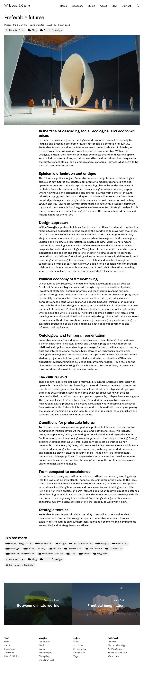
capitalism (62, 327)
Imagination (95, 549)
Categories (79, 653)
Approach (9, 653)
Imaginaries (74, 549)
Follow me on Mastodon (21, 565)
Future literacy (36, 549)
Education (121, 543)
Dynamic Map (79, 649)
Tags (75, 656)
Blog (34, 30)
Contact (112, 642)
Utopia (85, 554)
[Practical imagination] (106, 604)
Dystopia (104, 543)
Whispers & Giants (17, 5)
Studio (42, 645)
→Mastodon (113, 656)
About (7, 645)
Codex (42, 649)
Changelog (44, 656)
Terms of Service (117, 653)
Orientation (115, 549)
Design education (82, 543)
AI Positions (115, 649)
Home (6, 642)
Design (62, 543)
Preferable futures (52, 554)
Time (72, 554)
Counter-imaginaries (20, 543)
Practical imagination (21, 554)
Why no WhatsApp (117, 645)
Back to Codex (17, 30)
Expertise (9, 649)
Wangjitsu (102, 554)
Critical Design (53, 30)
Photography (45, 653)
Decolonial (45, 543)
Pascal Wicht (11, 656)
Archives (78, 645)
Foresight (14, 549)
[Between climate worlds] (38, 604)
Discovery (44, 642)
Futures (56, 549)
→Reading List (46, 660)
